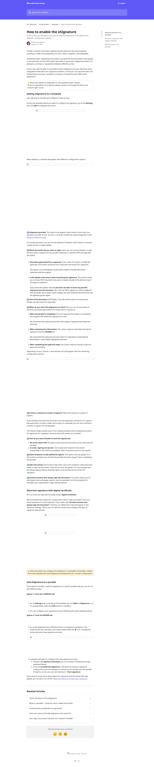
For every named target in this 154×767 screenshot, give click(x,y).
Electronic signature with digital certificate (113, 39)
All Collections (32, 24)
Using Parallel (44, 24)
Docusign (42, 237)
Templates (55, 24)
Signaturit (31, 237)
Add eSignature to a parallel (112, 45)
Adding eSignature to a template (113, 34)
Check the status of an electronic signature (70, 679)
